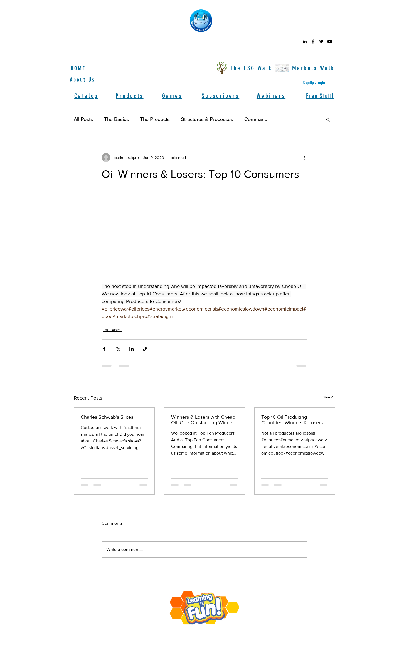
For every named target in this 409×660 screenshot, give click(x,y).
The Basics (116, 119)
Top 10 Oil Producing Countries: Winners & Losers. (292, 419)
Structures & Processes (207, 119)
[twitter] (321, 41)
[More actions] (304, 157)
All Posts (83, 119)
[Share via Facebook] (104, 348)
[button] (328, 119)
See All (329, 397)
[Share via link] (145, 348)
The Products (155, 119)
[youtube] (329, 41)
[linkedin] (304, 41)
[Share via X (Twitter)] (117, 348)
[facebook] (313, 41)
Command (255, 119)
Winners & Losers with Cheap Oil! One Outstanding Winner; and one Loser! (203, 419)
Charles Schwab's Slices (107, 417)
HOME (78, 68)
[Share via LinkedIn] (131, 348)
